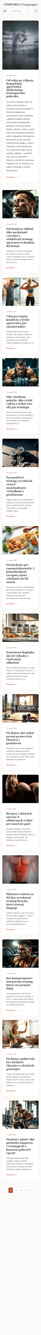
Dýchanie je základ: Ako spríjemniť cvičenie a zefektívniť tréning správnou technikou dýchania (20, 237)
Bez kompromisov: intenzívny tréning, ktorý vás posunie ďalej (19, 983)
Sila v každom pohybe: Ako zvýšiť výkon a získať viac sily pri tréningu (19, 402)
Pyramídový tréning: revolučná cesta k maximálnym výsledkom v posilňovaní (19, 486)
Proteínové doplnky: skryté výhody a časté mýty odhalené (20, 657)
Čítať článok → (11, 177)
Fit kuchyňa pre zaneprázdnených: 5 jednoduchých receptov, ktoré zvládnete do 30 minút (20, 573)
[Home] (4, 10)
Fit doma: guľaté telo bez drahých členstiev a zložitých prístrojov (20, 1064)
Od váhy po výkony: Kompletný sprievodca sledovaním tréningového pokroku (20, 88)
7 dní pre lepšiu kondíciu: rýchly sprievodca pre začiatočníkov (18, 321)
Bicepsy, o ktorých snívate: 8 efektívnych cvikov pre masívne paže (19, 819)
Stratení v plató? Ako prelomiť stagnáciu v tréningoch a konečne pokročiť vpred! (20, 1146)
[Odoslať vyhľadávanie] (28, 11)
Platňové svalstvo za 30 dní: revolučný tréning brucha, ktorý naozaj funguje (20, 901)
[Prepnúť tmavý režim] (36, 10)
